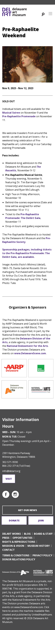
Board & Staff (43, 533)
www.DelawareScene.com (30, 353)
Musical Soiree (11, 112)
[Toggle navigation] (50, 14)
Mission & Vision (13, 546)
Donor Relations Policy (18, 559)
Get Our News (27, 510)
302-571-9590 (10, 462)
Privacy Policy (42, 555)
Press (5, 537)
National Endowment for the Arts (27, 346)
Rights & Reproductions (18, 541)
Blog (27, 533)
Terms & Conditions (15, 555)
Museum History (39, 546)
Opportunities (22, 537)
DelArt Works (11, 533)
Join (41, 520)
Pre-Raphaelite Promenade (19, 116)
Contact (8, 550)
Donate (14, 520)
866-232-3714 (10, 465)
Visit (9, 478)
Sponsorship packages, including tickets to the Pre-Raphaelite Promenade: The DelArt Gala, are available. (26, 253)
